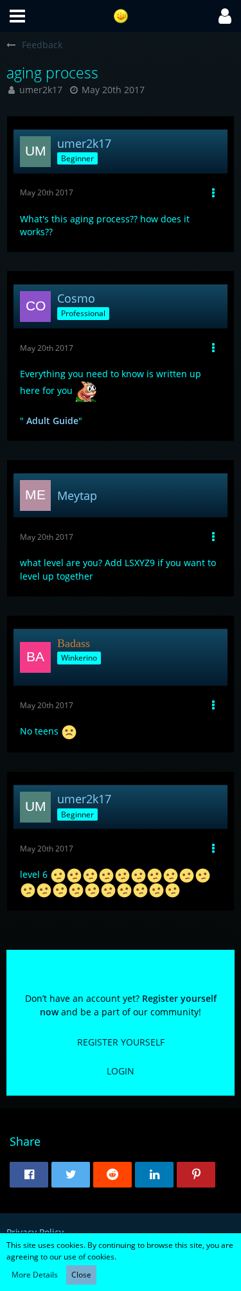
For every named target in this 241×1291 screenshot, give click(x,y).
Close (81, 1274)
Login (120, 1071)
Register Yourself (121, 1042)
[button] (17, 16)
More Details (35, 1274)
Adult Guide (52, 420)
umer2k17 (40, 90)
